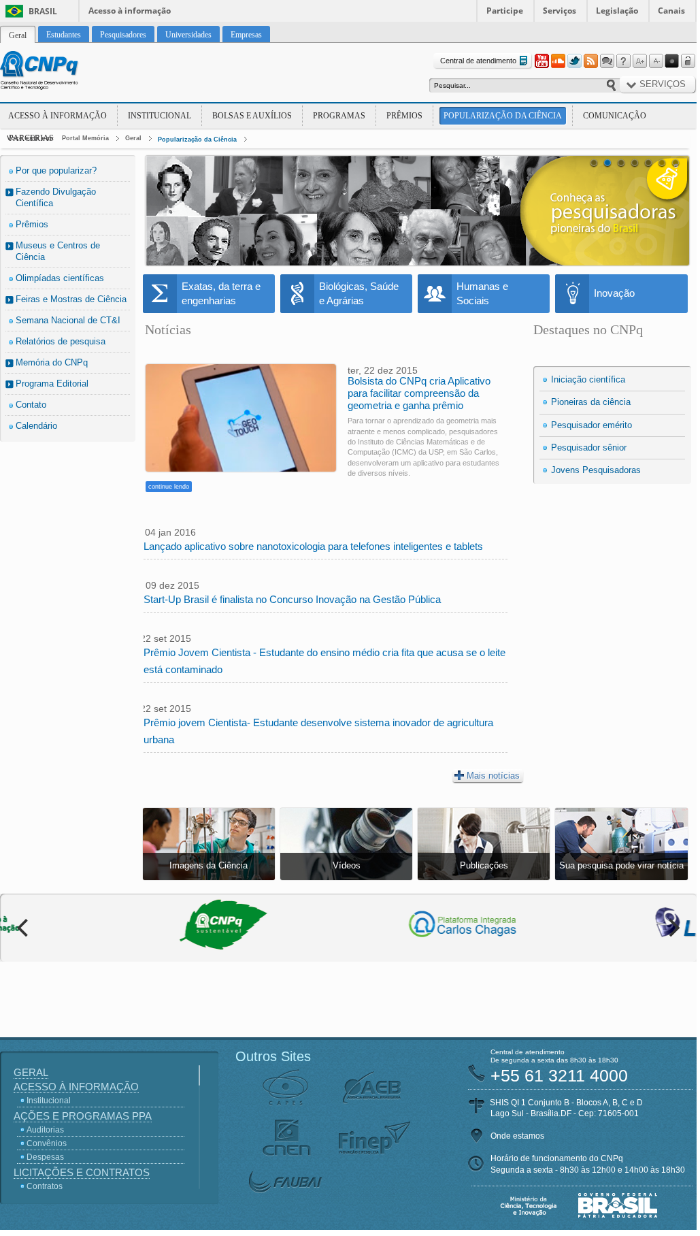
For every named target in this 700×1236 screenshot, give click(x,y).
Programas (339, 115)
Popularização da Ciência (503, 115)
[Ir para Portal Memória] (56, 72)
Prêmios (404, 115)
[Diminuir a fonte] (655, 61)
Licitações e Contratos (82, 1172)
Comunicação (614, 115)
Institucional (159, 115)
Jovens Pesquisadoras (596, 470)
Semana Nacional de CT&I (68, 320)
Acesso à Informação (57, 115)
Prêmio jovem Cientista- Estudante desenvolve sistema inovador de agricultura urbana (318, 731)
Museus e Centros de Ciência (58, 251)
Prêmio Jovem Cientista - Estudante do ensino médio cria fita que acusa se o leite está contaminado (324, 661)
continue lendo (168, 486)
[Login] (688, 61)
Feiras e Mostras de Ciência (71, 299)
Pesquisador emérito (591, 425)
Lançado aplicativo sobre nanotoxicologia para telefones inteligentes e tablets (313, 546)
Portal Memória (85, 138)
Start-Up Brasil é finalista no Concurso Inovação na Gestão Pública (292, 599)
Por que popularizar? (56, 170)
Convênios (47, 1143)
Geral (133, 138)
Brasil (43, 11)
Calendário (36, 426)
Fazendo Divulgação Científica (56, 197)
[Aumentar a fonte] (639, 61)
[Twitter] (574, 61)
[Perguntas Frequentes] (623, 61)
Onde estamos (517, 1136)
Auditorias (45, 1130)
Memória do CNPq (52, 362)
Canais (671, 10)
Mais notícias (493, 775)
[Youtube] (541, 61)
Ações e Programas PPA (83, 1116)
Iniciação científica (588, 379)
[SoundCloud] (557, 61)
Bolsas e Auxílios (252, 115)
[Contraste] (672, 61)
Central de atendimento (478, 60)
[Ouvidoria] (606, 61)
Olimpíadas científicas (60, 278)
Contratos (45, 1186)
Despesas (45, 1157)
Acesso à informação (129, 10)
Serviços (559, 10)
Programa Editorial (52, 383)
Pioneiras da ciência (591, 402)
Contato (31, 405)
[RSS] (590, 61)
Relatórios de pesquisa (60, 341)
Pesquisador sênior (589, 447)
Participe (504, 10)
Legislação (617, 10)
